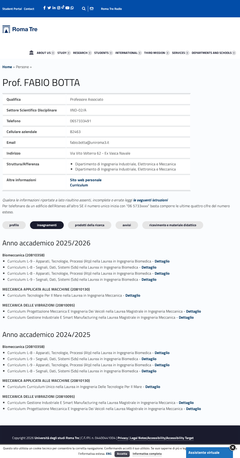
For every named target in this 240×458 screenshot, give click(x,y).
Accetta (122, 453)
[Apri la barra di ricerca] (87, 8)
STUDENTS (101, 52)
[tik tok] (63, 6)
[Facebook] (44, 6)
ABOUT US (44, 52)
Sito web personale (85, 180)
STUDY (61, 52)
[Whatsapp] (72, 6)
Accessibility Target (180, 437)
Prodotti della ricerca (89, 224)
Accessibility (156, 437)
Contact (29, 8)
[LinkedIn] (54, 6)
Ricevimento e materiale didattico (172, 224)
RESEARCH (80, 52)
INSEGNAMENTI (47, 224)
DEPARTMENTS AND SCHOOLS (212, 52)
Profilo (14, 224)
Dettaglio (162, 261)
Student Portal (12, 8)
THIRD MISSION (154, 52)
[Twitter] (49, 6)
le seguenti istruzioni (150, 200)
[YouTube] (67, 6)
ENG (109, 453)
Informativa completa (147, 453)
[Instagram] (58, 6)
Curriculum (79, 185)
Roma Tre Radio (111, 8)
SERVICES (178, 52)
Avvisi (127, 224)
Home (31, 52)
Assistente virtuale (203, 452)
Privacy (123, 437)
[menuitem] (31, 52)
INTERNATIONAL (126, 52)
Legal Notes (138, 437)
